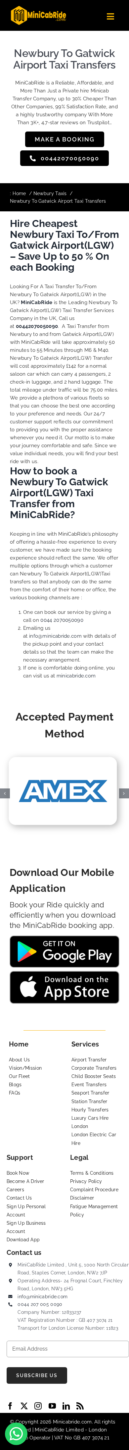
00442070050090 (37, 326)
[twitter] (24, 1406)
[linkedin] (66, 1406)
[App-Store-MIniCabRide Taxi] (65, 973)
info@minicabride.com (55, 636)
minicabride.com (76, 676)
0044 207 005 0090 (40, 1304)
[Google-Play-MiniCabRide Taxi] (65, 938)
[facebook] (10, 1406)
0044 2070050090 (61, 620)
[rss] (80, 1406)
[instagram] (38, 1406)
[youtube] (52, 1406)
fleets (96, 398)
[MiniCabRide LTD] (38, 8)
